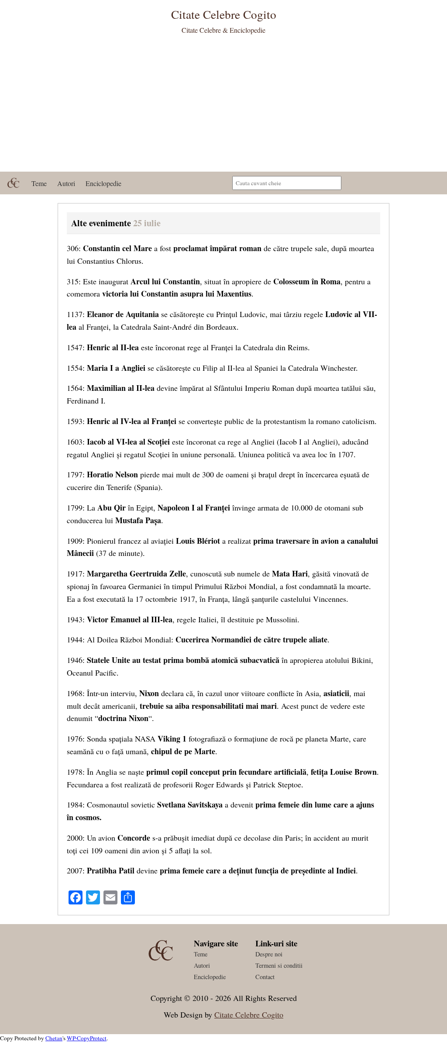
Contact (265, 977)
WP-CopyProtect (87, 1038)
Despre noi (268, 954)
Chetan (53, 1038)
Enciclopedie (103, 183)
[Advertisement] (223, 106)
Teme (39, 183)
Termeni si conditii (279, 965)
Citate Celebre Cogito (248, 1014)
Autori (66, 183)
